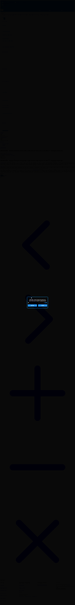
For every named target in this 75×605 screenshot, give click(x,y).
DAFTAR (32, 305)
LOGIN (42, 305)
